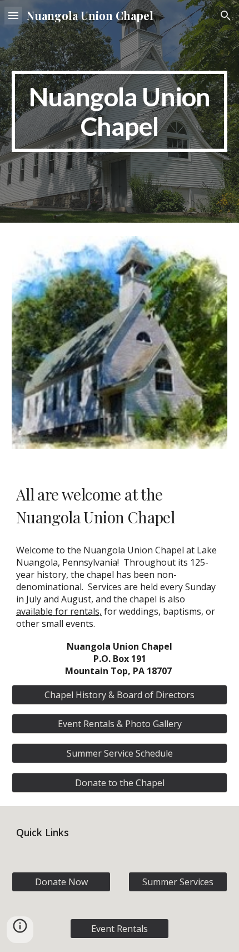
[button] (13, 15)
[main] (120, 111)
